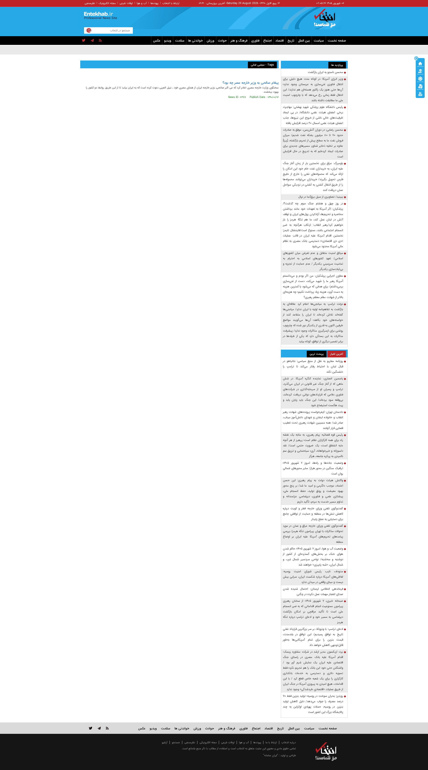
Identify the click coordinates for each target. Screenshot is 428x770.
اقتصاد (280, 40)
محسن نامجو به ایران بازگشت (325, 72)
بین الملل (304, 40)
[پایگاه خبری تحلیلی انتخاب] (328, 20)
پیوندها (154, 3)
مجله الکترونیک (107, 3)
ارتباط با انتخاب (170, 3)
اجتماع (267, 40)
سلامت (179, 40)
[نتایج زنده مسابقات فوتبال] (420, 93)
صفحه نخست (337, 40)
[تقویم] (420, 86)
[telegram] (92, 40)
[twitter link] (90, 728)
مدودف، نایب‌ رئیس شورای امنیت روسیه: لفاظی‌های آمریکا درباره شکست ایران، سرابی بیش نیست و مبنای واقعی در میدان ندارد (313, 576)
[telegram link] (99, 728)
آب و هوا (142, 3)
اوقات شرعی (126, 3)
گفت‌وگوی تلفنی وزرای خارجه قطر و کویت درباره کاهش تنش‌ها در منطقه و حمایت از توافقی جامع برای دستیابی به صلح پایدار (313, 514)
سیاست (319, 40)
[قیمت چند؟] (420, 70)
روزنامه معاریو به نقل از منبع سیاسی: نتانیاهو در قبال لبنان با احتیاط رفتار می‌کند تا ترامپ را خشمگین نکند (313, 366)
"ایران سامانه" (270, 755)
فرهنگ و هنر (238, 40)
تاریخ (291, 40)
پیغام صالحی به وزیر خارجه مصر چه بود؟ (250, 83)
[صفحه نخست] (420, 63)
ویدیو (167, 40)
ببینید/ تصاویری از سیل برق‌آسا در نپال (320, 196)
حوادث (222, 40)
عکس (156, 40)
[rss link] (107, 728)
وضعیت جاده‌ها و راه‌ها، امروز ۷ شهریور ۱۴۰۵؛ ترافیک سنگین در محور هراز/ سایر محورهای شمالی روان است (313, 468)
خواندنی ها (195, 40)
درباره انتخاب (288, 742)
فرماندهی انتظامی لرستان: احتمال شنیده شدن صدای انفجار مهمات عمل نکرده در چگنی (313, 591)
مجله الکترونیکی (208, 742)
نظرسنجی (89, 3)
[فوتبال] (420, 78)
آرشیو (164, 742)
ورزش (210, 40)
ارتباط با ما (271, 742)
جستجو (176, 742)
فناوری (255, 40)
